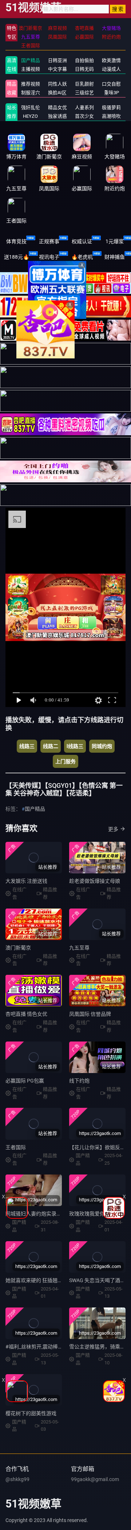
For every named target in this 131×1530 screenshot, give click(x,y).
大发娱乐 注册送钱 (26, 881)
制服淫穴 (30, 92)
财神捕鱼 (114, 257)
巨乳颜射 (84, 84)
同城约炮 (102, 746)
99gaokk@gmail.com (95, 1479)
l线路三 (75, 746)
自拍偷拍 (84, 60)
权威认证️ (82, 241)
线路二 (50, 746)
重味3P (111, 92)
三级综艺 (84, 92)
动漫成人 (111, 69)
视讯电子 (49, 257)
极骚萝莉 (111, 107)
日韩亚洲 (57, 60)
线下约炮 (79, 1081)
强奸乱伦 (30, 107)
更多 (113, 829)
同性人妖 (57, 84)
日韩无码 (84, 69)
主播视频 (30, 69)
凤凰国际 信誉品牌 (90, 1014)
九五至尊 (79, 948)
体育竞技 (16, 241)
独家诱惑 (57, 116)
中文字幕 (57, 69)
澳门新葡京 (18, 948)
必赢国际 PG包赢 (24, 1081)
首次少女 (84, 116)
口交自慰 (111, 84)
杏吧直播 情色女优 (26, 1014)
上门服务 (65, 761)
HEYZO (30, 116)
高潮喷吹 (111, 116)
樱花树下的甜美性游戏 (30, 1413)
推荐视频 (30, 84)
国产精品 (30, 60)
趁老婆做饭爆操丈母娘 (94, 881)
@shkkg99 (17, 1479)
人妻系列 (84, 107)
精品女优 (57, 107)
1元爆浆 (115, 241)
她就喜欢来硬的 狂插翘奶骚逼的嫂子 (46, 1280)
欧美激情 (111, 60)
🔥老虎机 (82, 257)
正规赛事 (49, 241)
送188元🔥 (16, 257)
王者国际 (15, 1147)
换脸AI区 (57, 92)
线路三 (27, 746)
